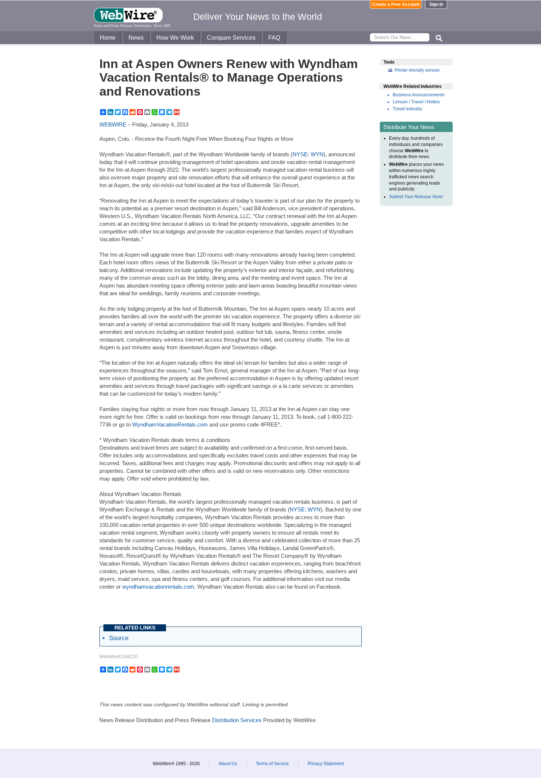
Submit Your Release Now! (416, 196)
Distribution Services (237, 720)
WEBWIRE (112, 124)
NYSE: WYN (308, 154)
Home (108, 38)
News (136, 38)
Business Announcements (419, 94)
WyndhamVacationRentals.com (170, 424)
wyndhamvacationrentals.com (158, 587)
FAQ (274, 38)
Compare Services (231, 38)
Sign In (436, 4)
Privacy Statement (326, 763)
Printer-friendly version (417, 70)
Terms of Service (272, 763)
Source (118, 638)
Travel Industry (407, 108)
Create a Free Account (396, 4)
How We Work (175, 38)
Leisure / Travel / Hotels (416, 101)
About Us (228, 763)
